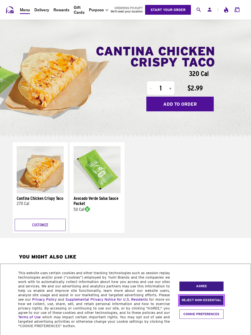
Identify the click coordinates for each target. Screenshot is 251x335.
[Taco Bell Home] (10, 9)
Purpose (96, 9)
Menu (25, 9)
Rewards (61, 9)
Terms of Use (29, 317)
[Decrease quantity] (151, 88)
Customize (40, 225)
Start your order (168, 10)
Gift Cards (79, 10)
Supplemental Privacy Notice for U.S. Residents (106, 299)
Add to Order (180, 104)
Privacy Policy (44, 299)
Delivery (41, 9)
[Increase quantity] (170, 88)
